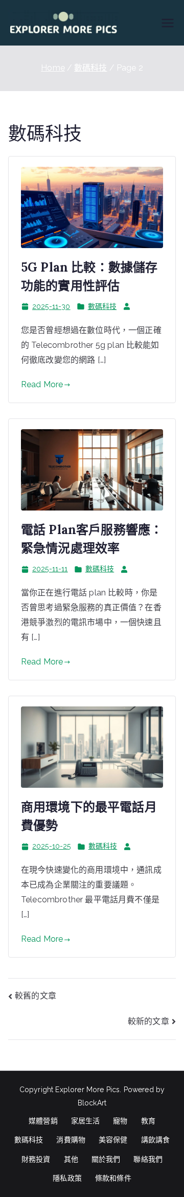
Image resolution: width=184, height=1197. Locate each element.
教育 (148, 1121)
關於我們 (106, 1159)
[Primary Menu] (167, 23)
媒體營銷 (43, 1121)
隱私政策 (67, 1178)
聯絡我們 (148, 1159)
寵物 (120, 1121)
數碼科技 (102, 306)
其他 (71, 1159)
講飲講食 (155, 1140)
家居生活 (85, 1121)
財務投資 (36, 1159)
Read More (42, 384)
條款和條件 (113, 1178)
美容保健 (113, 1140)
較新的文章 (148, 1021)
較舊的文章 (35, 996)
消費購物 (70, 1140)
